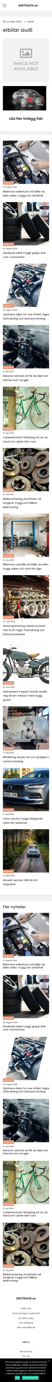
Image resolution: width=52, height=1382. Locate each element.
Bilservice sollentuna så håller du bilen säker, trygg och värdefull (24, 193)
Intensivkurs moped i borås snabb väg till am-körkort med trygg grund (25, 696)
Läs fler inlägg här (26, 118)
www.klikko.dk (28, 1327)
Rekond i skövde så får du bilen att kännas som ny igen (25, 378)
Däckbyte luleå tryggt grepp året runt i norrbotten (24, 255)
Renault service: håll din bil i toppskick (20, 882)
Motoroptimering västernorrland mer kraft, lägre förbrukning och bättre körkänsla (24, 630)
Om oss (26, 1356)
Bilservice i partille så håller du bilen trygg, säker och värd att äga (25, 566)
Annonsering (26, 1351)
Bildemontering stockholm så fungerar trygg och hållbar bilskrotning (22, 503)
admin (30, 22)
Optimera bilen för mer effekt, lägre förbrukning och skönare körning (26, 316)
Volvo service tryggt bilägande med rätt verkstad (23, 821)
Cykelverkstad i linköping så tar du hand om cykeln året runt (25, 439)
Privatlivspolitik (30, 1378)
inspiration (8, 183)
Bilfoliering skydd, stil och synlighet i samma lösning (26, 759)
